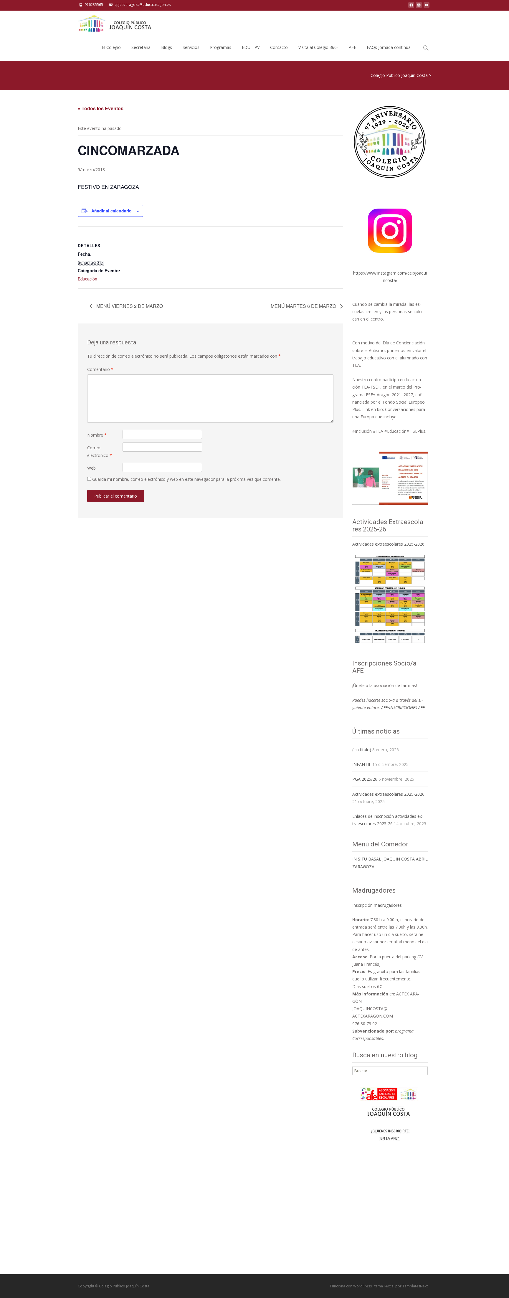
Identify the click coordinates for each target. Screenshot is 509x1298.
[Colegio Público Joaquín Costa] (114, 22)
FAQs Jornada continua (389, 47)
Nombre (97, 435)
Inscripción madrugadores (377, 905)
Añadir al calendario (111, 211)
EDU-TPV (251, 47)
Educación (87, 279)
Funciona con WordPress (351, 1286)
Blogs (166, 47)
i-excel (389, 1286)
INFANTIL (361, 764)
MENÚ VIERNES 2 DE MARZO (129, 306)
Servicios (191, 47)
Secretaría (141, 47)
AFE (352, 47)
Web (91, 468)
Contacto (279, 47)
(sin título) (361, 749)
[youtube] (426, 6)
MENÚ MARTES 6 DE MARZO (304, 306)
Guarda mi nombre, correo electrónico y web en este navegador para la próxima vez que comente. (186, 479)
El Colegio (111, 47)
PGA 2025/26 (364, 779)
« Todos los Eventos (100, 108)
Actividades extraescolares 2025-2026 (388, 544)
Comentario (100, 369)
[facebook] (411, 6)
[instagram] (419, 6)
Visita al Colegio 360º (318, 47)
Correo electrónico (99, 451)
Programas (220, 47)
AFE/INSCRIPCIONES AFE (403, 707)
